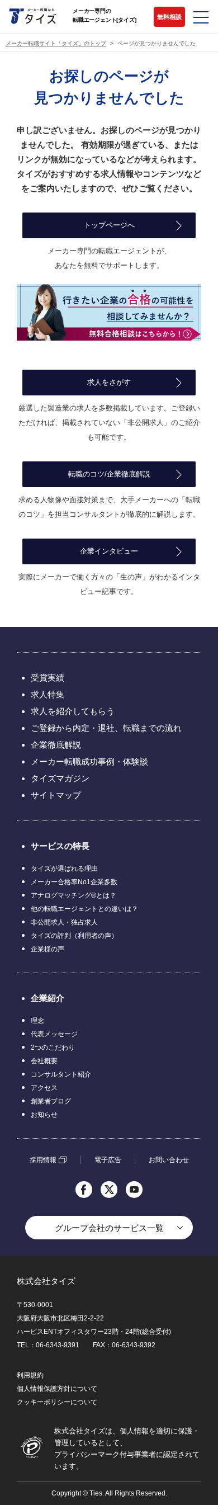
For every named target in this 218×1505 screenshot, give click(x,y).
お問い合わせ (169, 1160)
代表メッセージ (54, 1034)
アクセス (44, 1088)
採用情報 (43, 1160)
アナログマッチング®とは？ (73, 895)
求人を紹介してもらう (73, 711)
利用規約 (30, 1375)
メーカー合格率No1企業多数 (74, 882)
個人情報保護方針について (57, 1389)
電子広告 (107, 1160)
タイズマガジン (60, 778)
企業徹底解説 (56, 744)
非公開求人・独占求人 (64, 922)
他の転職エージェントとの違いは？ (84, 909)
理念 (37, 1021)
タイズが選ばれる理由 (64, 868)
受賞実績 (47, 677)
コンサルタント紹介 (61, 1074)
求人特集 (47, 694)
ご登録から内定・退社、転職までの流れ (106, 728)
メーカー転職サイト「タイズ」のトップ (56, 43)
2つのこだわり (53, 1047)
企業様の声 (47, 949)
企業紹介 (47, 998)
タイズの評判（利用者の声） (74, 936)
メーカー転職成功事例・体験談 (89, 761)
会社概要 (44, 1061)
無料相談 (169, 16)
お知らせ (44, 1115)
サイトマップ (56, 795)
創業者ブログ (51, 1101)
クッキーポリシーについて (57, 1402)
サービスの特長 (60, 846)
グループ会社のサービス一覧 (109, 1228)
